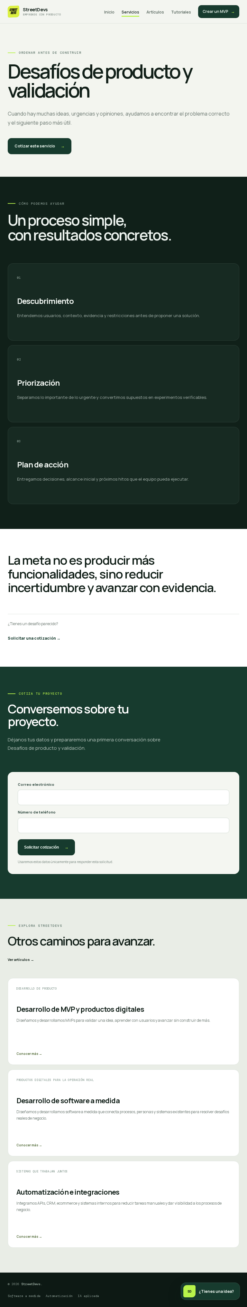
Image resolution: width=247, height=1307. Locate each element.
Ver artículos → (21, 959)
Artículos (155, 12)
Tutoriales (181, 12)
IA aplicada (88, 1296)
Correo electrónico (36, 784)
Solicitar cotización (46, 847)
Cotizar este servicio (39, 146)
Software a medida (24, 1296)
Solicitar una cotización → (34, 638)
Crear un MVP (219, 11)
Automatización (59, 1296)
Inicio (109, 12)
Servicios (130, 12)
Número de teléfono (37, 812)
